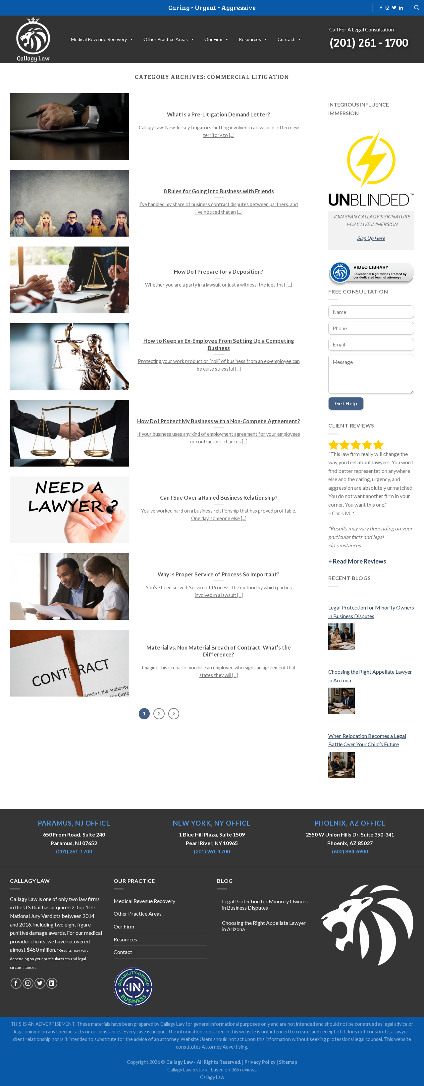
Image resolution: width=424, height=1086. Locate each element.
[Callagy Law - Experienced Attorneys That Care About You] (37, 39)
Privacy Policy (260, 1062)
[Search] (416, 7)
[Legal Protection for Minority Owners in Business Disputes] (341, 636)
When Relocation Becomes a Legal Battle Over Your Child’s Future (367, 740)
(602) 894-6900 (350, 851)
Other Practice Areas (165, 39)
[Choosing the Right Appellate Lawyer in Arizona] (341, 701)
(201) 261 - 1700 (368, 41)
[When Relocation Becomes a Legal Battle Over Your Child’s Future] (341, 765)
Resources (250, 39)
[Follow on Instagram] (28, 983)
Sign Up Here (371, 238)
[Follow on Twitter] (39, 983)
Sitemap (288, 1062)
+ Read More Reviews (357, 561)
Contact (286, 39)
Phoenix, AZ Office (350, 823)
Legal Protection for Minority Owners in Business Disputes (371, 611)
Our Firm (213, 39)
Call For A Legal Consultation (361, 29)
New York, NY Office (212, 823)
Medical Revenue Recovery (99, 39)
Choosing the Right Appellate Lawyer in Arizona (370, 675)
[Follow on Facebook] (16, 983)
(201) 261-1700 (74, 851)
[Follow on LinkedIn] (51, 983)
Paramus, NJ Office (74, 823)
